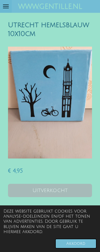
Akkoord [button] (75, 244)
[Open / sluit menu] (6, 6)
